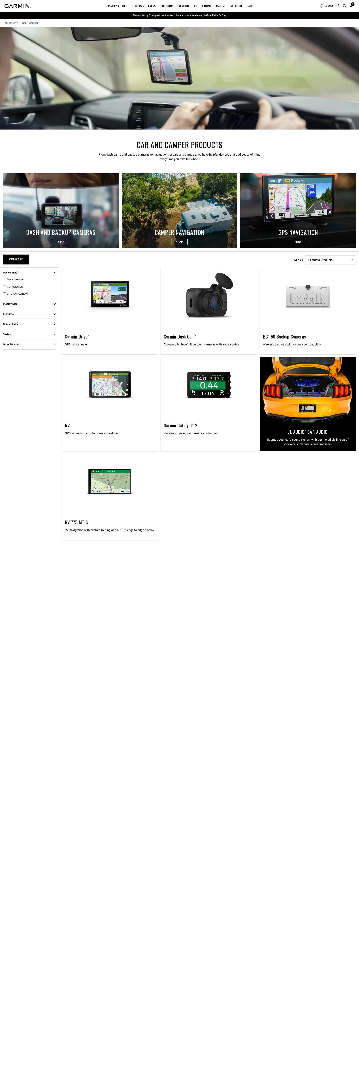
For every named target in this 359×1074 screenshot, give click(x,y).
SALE (250, 6)
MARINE (221, 6)
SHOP (60, 242)
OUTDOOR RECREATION (174, 6)
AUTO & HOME (202, 6)
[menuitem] (326, 6)
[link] (179, 78)
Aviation (236, 6)
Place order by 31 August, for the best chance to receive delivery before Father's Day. (180, 15)
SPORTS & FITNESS (144, 6)
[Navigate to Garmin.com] (17, 6)
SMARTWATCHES (117, 6)
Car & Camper (30, 23)
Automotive (11, 23)
